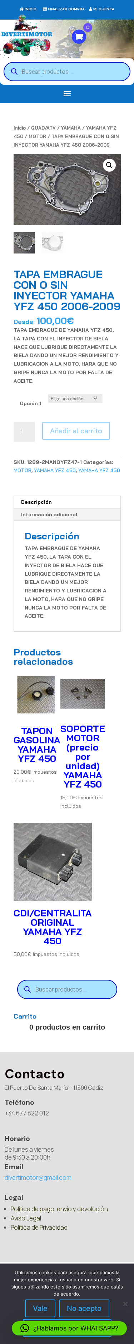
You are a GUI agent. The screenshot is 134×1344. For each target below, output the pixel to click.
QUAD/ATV (43, 128)
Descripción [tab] (36, 502)
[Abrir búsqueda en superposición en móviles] (67, 71)
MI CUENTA (103, 9)
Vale (40, 1308)
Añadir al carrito (76, 430)
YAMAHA (71, 128)
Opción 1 (30, 403)
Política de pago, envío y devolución (59, 1209)
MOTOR (37, 136)
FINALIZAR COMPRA (66, 9)
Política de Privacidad (39, 1227)
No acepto (84, 1308)
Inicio (20, 128)
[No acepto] (125, 1303)
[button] (109, 165)
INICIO (30, 9)
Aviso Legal (26, 1218)
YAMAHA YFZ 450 (55, 470)
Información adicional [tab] (49, 514)
